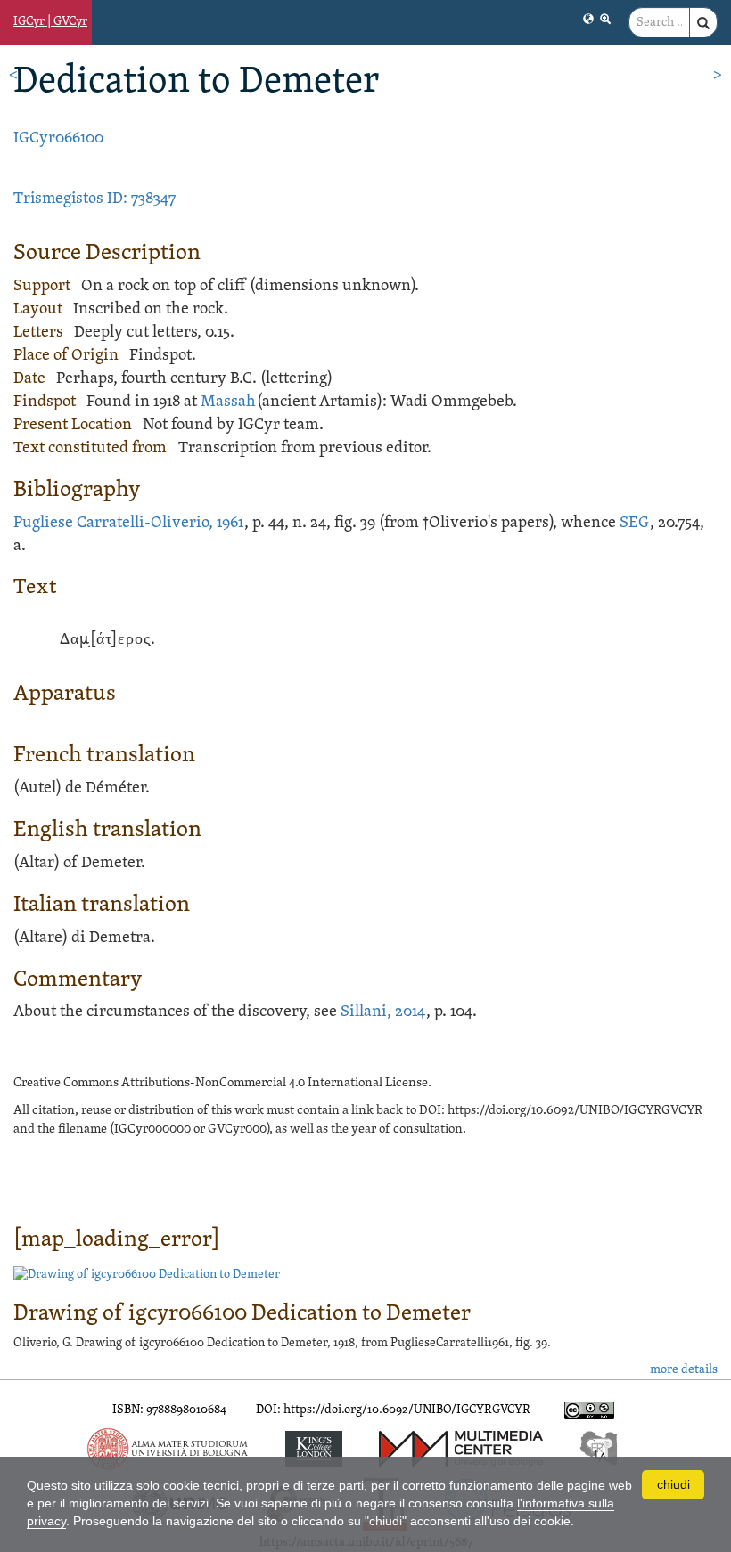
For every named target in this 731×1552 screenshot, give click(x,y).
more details (684, 1369)
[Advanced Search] (605, 18)
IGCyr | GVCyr (50, 21)
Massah (228, 402)
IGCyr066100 (58, 138)
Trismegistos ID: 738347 (94, 199)
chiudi (673, 1484)
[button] (588, 18)
